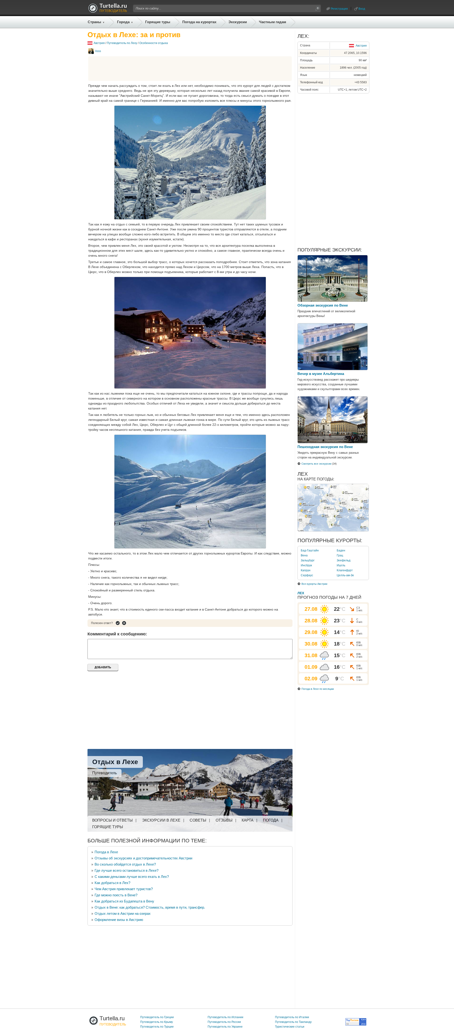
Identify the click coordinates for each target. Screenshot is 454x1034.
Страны (94, 22)
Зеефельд (343, 560)
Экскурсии (237, 22)
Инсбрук (306, 565)
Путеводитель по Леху (122, 43)
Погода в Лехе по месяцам (317, 688)
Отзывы (224, 820)
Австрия (99, 43)
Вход (361, 8)
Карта (247, 820)
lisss (98, 51)
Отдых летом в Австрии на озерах (123, 913)
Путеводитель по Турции (157, 1026)
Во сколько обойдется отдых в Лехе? (125, 864)
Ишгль (341, 565)
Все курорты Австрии (314, 583)
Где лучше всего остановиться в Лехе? (126, 870)
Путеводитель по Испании (225, 1017)
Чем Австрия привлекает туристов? (124, 889)
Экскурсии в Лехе (161, 820)
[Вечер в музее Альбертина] (332, 369)
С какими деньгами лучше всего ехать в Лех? (132, 877)
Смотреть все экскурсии (316, 463)
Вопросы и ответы (112, 820)
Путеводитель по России (224, 1022)
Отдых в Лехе (115, 762)
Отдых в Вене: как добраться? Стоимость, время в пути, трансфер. (150, 907)
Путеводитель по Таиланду (293, 1022)
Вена (304, 555)
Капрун (305, 570)
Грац (340, 555)
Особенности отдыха (153, 43)
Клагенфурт (345, 570)
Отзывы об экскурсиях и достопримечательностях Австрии (143, 858)
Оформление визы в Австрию (119, 920)
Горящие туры (157, 22)
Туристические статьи (289, 1026)
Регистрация (339, 8)
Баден (341, 550)
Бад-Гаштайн (310, 550)
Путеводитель (104, 773)
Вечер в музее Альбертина (320, 374)
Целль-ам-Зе (345, 575)
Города (123, 22)
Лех (300, 593)
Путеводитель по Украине (225, 1026)
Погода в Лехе (106, 852)
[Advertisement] (190, 68)
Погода (271, 820)
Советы (198, 820)
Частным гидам (272, 22)
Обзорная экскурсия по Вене (322, 305)
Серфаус (307, 575)
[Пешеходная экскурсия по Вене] (332, 442)
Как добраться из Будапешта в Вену (124, 901)
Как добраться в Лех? (112, 883)
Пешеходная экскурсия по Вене (325, 447)
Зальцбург (307, 560)
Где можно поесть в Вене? (116, 895)
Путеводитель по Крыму (156, 1022)
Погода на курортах (199, 22)
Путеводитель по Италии (292, 1017)
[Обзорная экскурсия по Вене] (332, 301)
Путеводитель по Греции (157, 1017)
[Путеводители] (107, 11)
